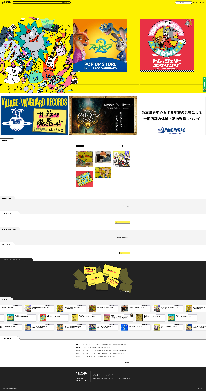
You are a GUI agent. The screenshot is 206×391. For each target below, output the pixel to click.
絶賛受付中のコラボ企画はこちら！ (123, 237)
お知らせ (94, 378)
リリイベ (95, 145)
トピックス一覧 (126, 190)
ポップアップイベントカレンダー (123, 222)
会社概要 (105, 378)
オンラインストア (122, 371)
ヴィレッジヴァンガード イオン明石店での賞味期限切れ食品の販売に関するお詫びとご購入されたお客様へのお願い (103, 353)
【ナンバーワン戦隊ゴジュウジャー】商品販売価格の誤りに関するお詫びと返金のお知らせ (99, 356)
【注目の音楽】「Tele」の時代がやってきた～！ (100, 307)
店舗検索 (107, 375)
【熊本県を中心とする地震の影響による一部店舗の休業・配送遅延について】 (97, 347)
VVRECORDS (111, 145)
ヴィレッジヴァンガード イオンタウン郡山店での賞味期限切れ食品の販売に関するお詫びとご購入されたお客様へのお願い (105, 350)
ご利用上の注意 (110, 378)
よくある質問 (124, 378)
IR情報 (102, 378)
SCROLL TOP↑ (199, 388)
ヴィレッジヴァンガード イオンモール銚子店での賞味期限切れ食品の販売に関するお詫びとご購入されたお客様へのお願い (105, 344)
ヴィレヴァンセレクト (110, 374)
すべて (79, 145)
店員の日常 (126, 145)
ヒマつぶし (118, 145)
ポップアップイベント (103, 145)
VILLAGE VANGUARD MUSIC (124, 373)
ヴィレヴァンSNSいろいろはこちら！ (57, 2)
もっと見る (127, 206)
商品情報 (87, 145)
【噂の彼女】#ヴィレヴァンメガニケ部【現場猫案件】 (123, 316)
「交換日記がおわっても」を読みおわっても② (90, 316)
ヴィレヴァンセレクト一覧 (124, 291)
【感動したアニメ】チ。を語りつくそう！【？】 (100, 326)
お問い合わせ (129, 378)
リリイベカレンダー (125, 253)
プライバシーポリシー (117, 378)
